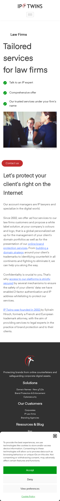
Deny (30, 479)
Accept (30, 470)
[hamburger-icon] (30, 14)
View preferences (30, 488)
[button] (55, 436)
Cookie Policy (28, 496)
